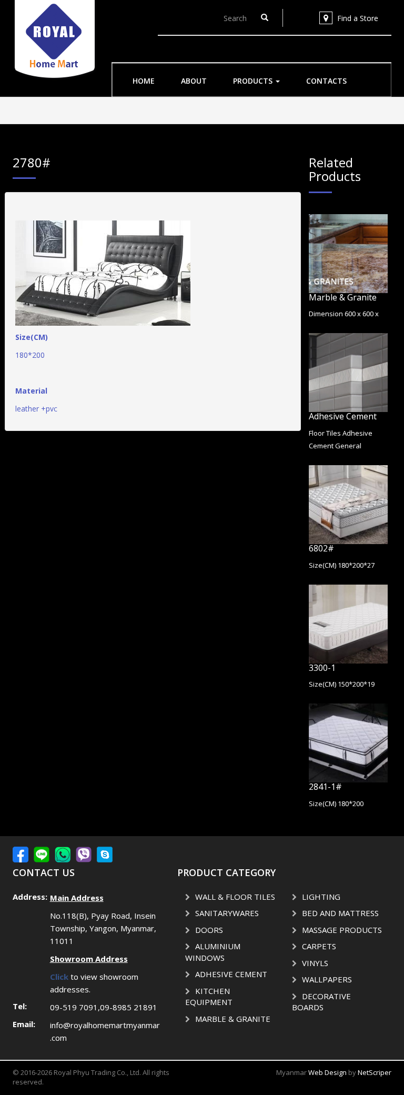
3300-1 (322, 668)
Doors (209, 930)
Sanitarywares (227, 913)
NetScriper (374, 1072)
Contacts (326, 81)
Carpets (319, 946)
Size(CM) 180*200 (336, 803)
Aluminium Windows (212, 952)
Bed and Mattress (340, 913)
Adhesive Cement (343, 416)
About (194, 81)
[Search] (265, 17)
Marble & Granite (343, 297)
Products (254, 81)
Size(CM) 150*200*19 (342, 684)
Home (144, 81)
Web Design (327, 1072)
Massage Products (342, 930)
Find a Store (357, 18)
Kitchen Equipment (209, 997)
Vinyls (315, 963)
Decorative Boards (321, 1002)
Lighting (321, 896)
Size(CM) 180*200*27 (342, 565)
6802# (321, 548)
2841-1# (325, 786)
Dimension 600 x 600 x (344, 313)
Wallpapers (327, 979)
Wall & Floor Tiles (235, 896)
